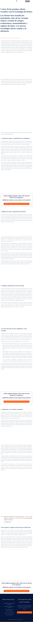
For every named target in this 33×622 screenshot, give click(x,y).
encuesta (24, 415)
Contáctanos (27, 516)
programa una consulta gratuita (15, 518)
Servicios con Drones (16, 38)
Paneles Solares (10, 38)
